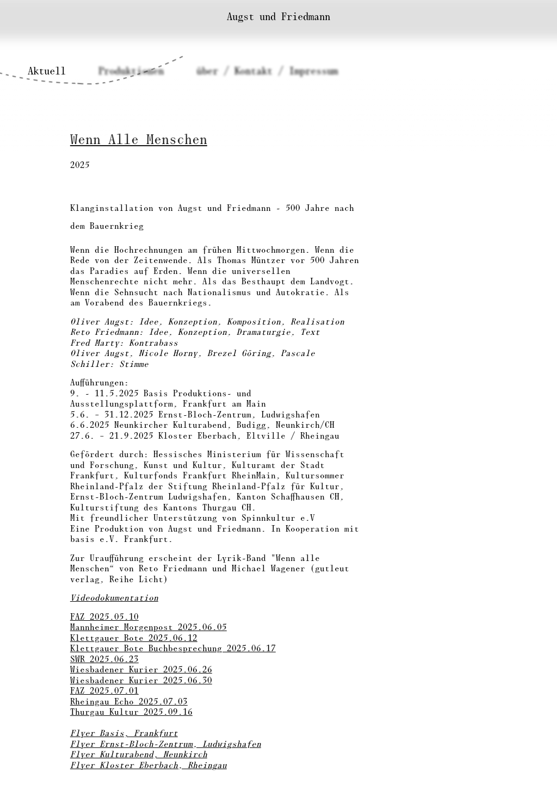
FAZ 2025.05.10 (104, 616)
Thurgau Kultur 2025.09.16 (131, 711)
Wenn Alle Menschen (138, 139)
